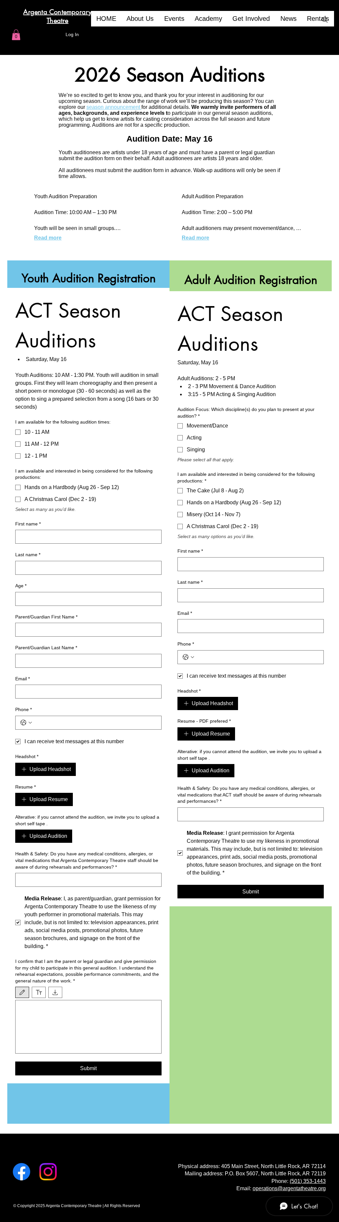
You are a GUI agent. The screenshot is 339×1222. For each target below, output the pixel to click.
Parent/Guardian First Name (46, 616)
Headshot (26, 756)
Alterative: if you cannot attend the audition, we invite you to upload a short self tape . (87, 820)
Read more (48, 238)
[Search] (325, 20)
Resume (25, 787)
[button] (16, 34)
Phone (23, 709)
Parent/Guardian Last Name (46, 647)
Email (22, 678)
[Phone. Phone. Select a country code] (26, 723)
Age (20, 585)
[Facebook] (21, 1171)
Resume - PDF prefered (204, 721)
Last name (27, 554)
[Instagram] (48, 1171)
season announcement (113, 107)
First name (28, 523)
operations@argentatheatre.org (289, 1188)
